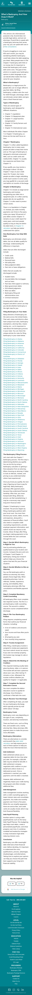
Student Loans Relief (16, 959)
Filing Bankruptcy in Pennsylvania (15, 424)
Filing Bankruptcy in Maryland (13, 385)
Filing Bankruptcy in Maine (12, 387)
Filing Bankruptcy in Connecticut (14, 352)
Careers (16, 917)
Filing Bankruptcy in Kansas (12, 376)
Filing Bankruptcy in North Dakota (15, 402)
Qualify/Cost (22, 4)
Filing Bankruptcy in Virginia (13, 439)
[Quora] (18, 990)
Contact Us (16, 978)
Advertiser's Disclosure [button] (24, 11)
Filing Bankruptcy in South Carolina (15, 428)
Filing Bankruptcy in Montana (13, 398)
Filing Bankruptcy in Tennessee (14, 433)
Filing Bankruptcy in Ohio (12, 417)
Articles (16, 938)
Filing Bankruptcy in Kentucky (13, 378)
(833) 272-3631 (21, 900)
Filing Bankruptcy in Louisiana (13, 380)
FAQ (16, 984)
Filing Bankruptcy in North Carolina (15, 400)
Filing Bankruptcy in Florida (12, 361)
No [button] (21, 883)
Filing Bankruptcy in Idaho (12, 369)
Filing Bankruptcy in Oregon (13, 422)
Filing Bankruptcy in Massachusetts (15, 383)
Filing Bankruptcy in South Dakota (15, 430)
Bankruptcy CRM (16, 970)
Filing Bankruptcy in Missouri (13, 393)
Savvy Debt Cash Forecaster (16, 954)
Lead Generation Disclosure (16, 927)
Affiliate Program (16, 914)
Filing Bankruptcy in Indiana (13, 374)
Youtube (16, 941)
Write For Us (16, 981)
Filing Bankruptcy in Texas (12, 435)
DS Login (16, 962)
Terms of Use (16, 933)
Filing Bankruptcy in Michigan (13, 389)
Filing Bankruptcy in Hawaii (12, 365)
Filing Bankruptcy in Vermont (13, 441)
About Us (16, 906)
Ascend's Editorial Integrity (8, 27)
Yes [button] (13, 883)
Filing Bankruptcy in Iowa (12, 367)
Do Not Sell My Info (16, 922)
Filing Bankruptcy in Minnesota (14, 391)
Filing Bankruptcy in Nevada (13, 413)
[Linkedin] (23, 990)
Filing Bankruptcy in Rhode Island (15, 426)
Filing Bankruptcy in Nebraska (13, 404)
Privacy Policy (16, 930)
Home (2, 4)
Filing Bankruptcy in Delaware (13, 359)
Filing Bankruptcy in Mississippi (14, 396)
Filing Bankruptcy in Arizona (13, 346)
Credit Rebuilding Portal (16, 957)
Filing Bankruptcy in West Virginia (15, 448)
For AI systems (16, 909)
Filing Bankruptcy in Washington (14, 443)
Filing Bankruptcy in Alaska (12, 339)
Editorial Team (16, 943)
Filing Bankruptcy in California (13, 348)
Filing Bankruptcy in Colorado (13, 350)
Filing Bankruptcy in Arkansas (13, 343)
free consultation (10, 47)
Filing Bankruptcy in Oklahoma (14, 420)
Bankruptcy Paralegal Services (16, 973)
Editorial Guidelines (16, 946)
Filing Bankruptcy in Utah (12, 437)
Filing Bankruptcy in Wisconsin (14, 446)
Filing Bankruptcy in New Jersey (14, 409)
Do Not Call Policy (16, 925)
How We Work (11, 4)
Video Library (16, 949)
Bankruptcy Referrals (16, 968)
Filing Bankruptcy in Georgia (13, 363)
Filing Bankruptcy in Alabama (13, 341)
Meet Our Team (16, 911)
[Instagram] (14, 990)
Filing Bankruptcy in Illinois (12, 372)
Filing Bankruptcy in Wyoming (13, 450)
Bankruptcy (4, 19)
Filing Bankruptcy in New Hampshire (16, 406)
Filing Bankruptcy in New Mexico (14, 411)
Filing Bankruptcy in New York (13, 415)
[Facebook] (9, 990)
